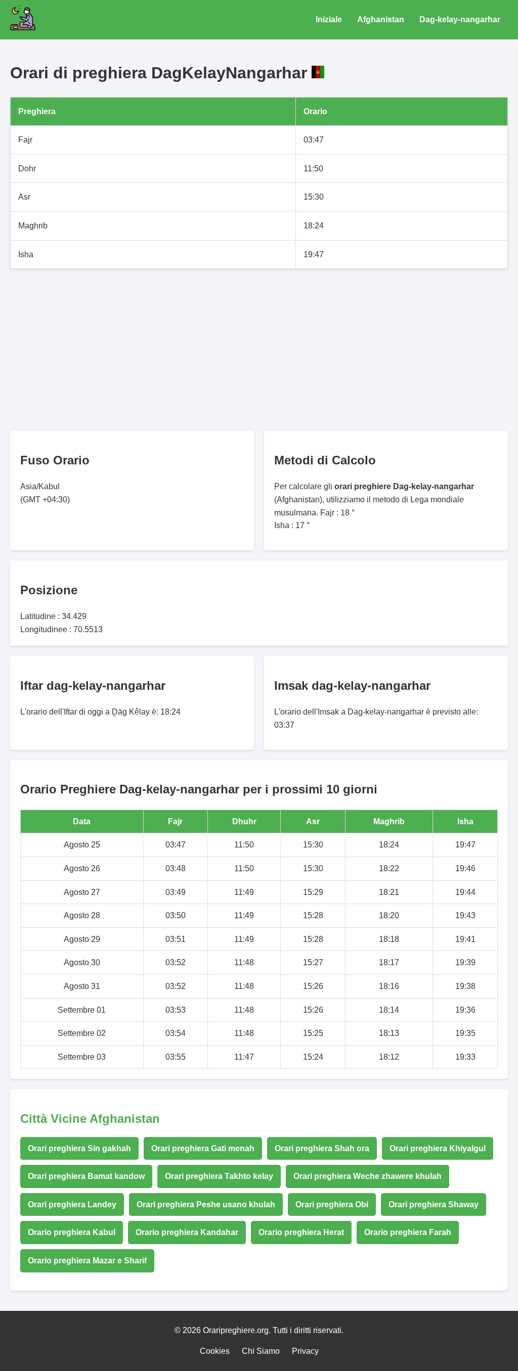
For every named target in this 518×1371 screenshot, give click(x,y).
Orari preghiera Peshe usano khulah (206, 1204)
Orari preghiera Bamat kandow (86, 1176)
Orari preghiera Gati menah (202, 1148)
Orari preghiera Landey (72, 1204)
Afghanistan (380, 19)
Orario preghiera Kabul (71, 1232)
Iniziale (329, 19)
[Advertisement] (259, 349)
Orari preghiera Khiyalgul (438, 1148)
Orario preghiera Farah (407, 1232)
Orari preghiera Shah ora (322, 1148)
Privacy (305, 1351)
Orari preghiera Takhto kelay (219, 1176)
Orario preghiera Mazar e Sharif (87, 1260)
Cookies (215, 1351)
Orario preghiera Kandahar (187, 1232)
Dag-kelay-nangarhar (459, 19)
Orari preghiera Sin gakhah (79, 1148)
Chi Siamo (261, 1351)
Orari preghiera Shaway (433, 1204)
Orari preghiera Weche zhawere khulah (367, 1176)
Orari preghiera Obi (331, 1204)
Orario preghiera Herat (301, 1232)
